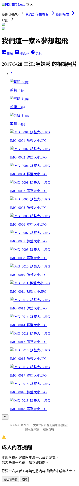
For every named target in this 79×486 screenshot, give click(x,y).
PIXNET (24, 425)
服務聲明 (48, 429)
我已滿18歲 (10, 479)
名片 (38, 53)
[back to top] (5, 417)
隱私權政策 (32, 429)
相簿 (10, 53)
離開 (24, 479)
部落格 (24, 53)
